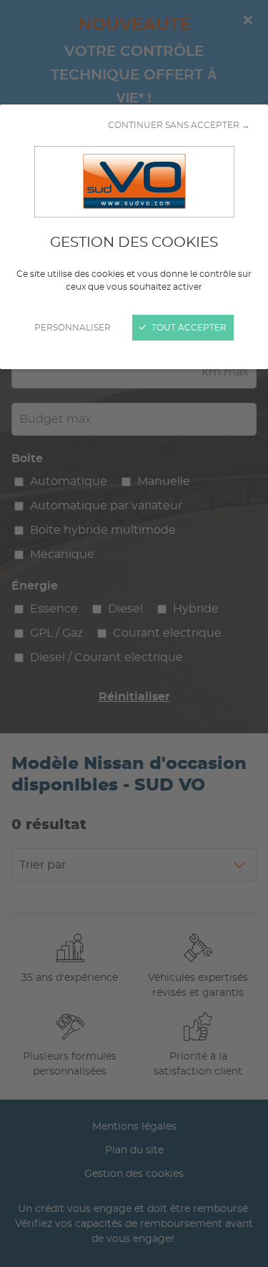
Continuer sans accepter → (179, 125)
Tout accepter (188, 327)
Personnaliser (72, 327)
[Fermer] (134, 633)
